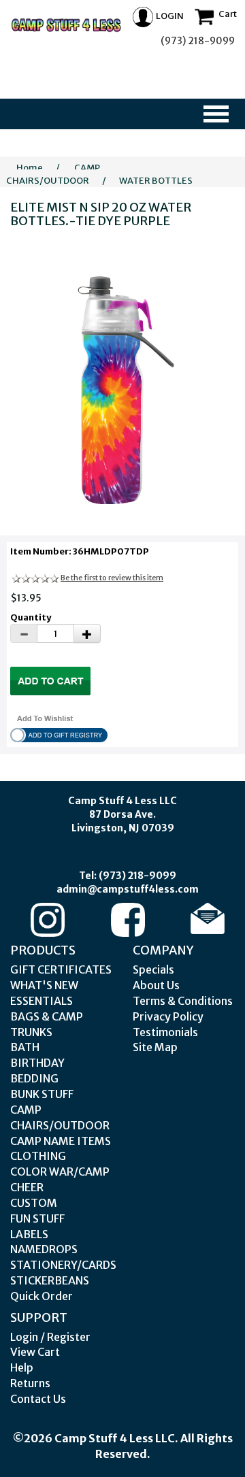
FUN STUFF (37, 1218)
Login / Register (50, 1337)
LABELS (29, 1234)
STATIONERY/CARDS (63, 1265)
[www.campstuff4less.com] (66, 25)
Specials (153, 969)
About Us (156, 985)
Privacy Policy (168, 1016)
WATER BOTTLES (156, 180)
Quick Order (41, 1296)
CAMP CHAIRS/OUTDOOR (53, 174)
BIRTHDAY (37, 1062)
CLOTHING (38, 1156)
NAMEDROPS (44, 1249)
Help (21, 1367)
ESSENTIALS (41, 1001)
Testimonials (165, 1032)
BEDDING (34, 1078)
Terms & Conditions (183, 1001)
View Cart (35, 1352)
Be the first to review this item (112, 577)
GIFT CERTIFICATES (61, 969)
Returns (30, 1383)
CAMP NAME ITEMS (60, 1141)
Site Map (155, 1047)
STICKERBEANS (49, 1280)
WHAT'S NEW (44, 985)
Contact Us (38, 1399)
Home (29, 167)
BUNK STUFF (42, 1094)
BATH (24, 1047)
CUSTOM (33, 1203)
